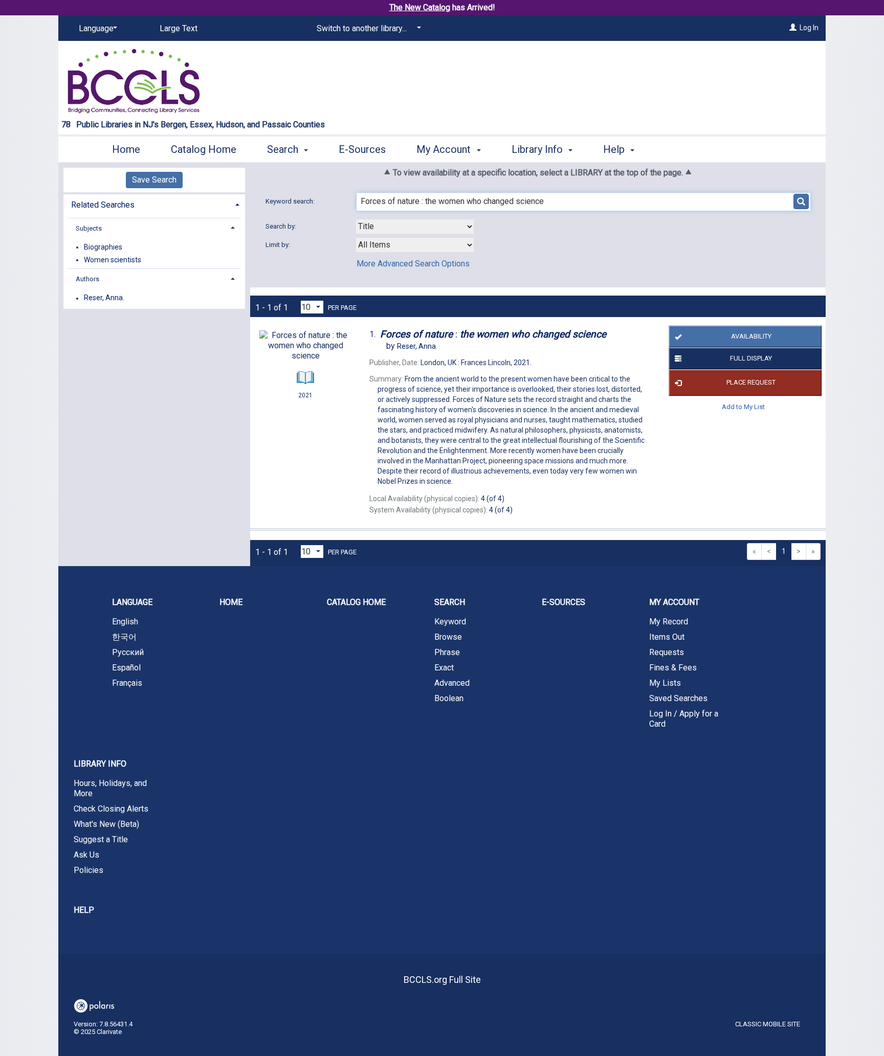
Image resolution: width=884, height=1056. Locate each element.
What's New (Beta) (106, 824)
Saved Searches (678, 698)
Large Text (178, 28)
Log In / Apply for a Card (683, 719)
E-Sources (362, 149)
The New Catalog (419, 7)
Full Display (751, 358)
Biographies (103, 247)
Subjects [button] (89, 228)
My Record (668, 621)
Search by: (282, 226)
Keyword (450, 621)
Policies (88, 870)
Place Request (751, 382)
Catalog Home (203, 149)
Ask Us (86, 855)
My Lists (665, 683)
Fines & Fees (673, 667)
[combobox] (415, 226)
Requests (666, 652)
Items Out (666, 637)
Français (127, 683)
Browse (448, 637)
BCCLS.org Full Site (442, 979)
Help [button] (615, 149)
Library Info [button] (538, 149)
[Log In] (793, 28)
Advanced (452, 683)
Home (126, 149)
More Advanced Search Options (413, 263)
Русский (128, 652)
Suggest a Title (101, 839)
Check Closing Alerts (111, 809)
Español (126, 667)
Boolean (448, 698)
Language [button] (132, 602)
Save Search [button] (154, 180)
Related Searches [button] (103, 205)
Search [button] (284, 149)
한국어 (124, 637)
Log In (809, 28)
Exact (444, 667)
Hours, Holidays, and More (110, 788)
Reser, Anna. (104, 298)
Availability (751, 336)
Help (84, 910)
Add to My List (743, 407)
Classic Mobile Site (767, 1024)
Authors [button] (87, 279)
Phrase (447, 652)
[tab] (154, 203)
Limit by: (279, 245)
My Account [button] (444, 149)
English (125, 621)
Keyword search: (291, 201)
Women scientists (112, 260)
